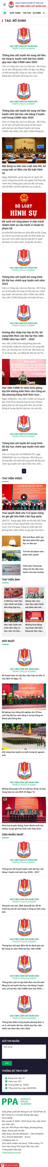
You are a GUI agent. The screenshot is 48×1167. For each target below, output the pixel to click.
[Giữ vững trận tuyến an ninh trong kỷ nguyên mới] (24, 736)
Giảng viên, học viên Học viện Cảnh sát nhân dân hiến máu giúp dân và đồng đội (34, 607)
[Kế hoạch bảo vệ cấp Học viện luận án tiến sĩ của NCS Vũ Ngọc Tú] (24, 660)
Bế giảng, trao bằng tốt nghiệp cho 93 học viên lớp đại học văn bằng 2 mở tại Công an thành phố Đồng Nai (22, 715)
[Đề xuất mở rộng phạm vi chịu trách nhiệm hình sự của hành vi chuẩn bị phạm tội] (24, 206)
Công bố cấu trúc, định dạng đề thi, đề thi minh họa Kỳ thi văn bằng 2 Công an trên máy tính (23, 908)
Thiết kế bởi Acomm (11, 1152)
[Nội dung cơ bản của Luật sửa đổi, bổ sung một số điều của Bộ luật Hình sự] (24, 150)
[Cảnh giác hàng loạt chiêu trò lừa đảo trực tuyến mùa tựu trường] (11, 569)
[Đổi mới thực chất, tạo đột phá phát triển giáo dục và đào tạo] (11, 541)
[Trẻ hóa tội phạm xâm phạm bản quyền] (11, 555)
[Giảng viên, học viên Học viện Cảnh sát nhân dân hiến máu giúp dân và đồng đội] (34, 592)
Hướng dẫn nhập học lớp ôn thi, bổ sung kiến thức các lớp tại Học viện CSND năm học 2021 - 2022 (22, 336)
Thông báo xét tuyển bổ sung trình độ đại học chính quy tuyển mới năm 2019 (23, 447)
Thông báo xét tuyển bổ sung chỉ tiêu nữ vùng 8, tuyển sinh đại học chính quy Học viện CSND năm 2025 (24, 59)
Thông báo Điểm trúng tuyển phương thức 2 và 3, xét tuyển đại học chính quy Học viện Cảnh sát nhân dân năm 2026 (23, 1025)
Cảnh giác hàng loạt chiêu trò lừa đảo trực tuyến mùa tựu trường (33, 569)
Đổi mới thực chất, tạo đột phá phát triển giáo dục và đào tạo (33, 540)
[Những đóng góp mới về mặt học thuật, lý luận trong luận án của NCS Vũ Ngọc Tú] (24, 773)
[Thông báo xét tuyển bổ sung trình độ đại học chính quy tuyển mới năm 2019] (24, 427)
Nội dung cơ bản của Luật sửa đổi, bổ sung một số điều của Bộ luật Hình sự (24, 170)
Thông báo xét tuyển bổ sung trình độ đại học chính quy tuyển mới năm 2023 (23, 280)
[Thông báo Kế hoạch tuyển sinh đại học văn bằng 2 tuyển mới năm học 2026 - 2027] (24, 853)
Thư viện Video (12, 478)
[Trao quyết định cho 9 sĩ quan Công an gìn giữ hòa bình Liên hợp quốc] (24, 497)
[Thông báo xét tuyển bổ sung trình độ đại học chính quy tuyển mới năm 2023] (24, 261)
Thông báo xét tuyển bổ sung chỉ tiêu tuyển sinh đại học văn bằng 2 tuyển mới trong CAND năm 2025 (24, 114)
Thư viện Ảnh (11, 579)
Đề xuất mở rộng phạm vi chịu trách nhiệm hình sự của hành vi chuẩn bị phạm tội (23, 225)
